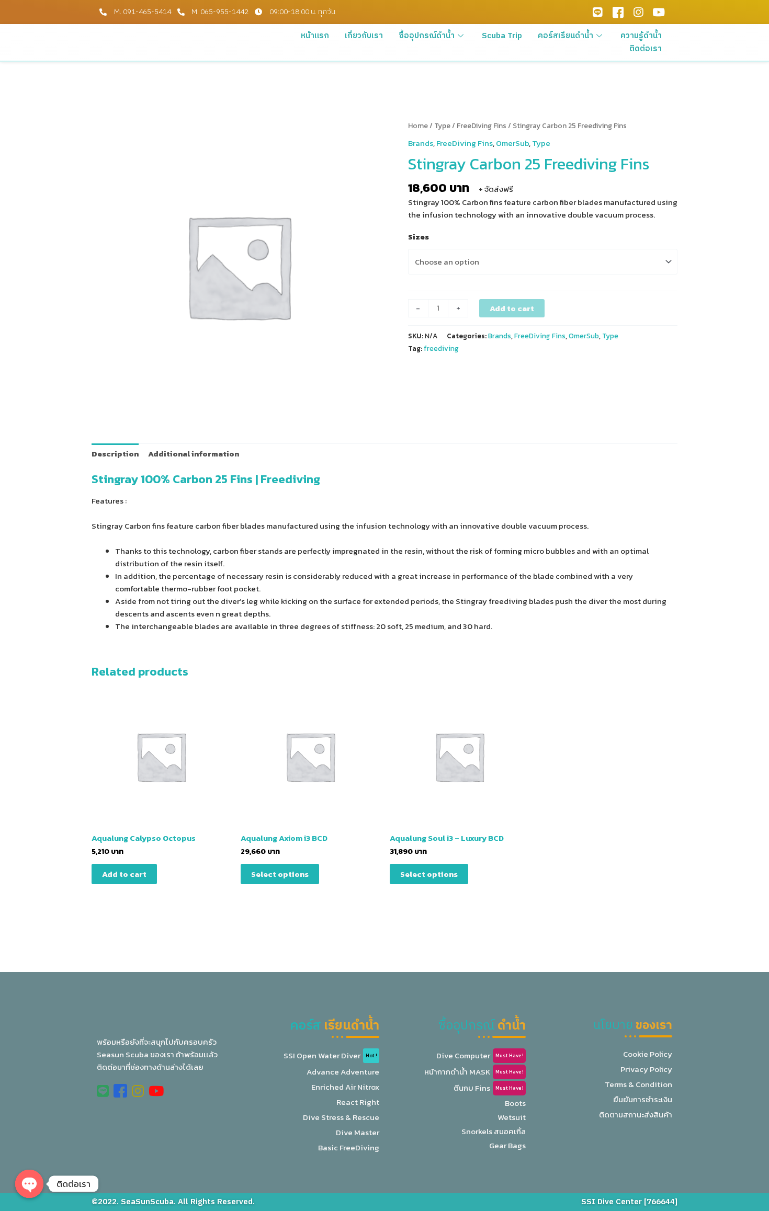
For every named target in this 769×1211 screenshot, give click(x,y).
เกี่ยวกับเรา (364, 35)
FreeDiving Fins (481, 125)
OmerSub (512, 143)
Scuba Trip (502, 35)
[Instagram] (638, 12)
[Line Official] (597, 12)
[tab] (115, 453)
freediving (441, 348)
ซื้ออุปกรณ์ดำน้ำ (427, 35)
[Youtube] (658, 12)
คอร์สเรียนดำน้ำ (565, 35)
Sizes (418, 237)
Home (418, 125)
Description (115, 454)
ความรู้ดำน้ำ (641, 35)
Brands (420, 143)
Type (442, 125)
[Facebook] (618, 12)
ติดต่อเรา (645, 48)
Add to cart (512, 308)
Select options (280, 874)
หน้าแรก (315, 35)
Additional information (193, 454)
